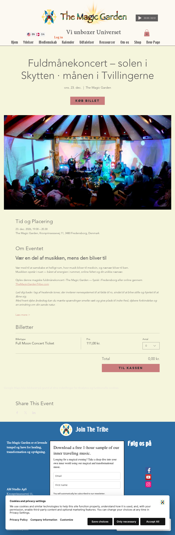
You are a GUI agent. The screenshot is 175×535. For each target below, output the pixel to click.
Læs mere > (23, 314)
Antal (145, 339)
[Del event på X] (25, 412)
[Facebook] (148, 470)
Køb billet (87, 101)
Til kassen (131, 368)
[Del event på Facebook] (17, 412)
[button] (147, 32)
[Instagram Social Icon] (148, 484)
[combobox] (151, 345)
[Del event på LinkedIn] (34, 412)
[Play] (140, 18)
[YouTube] (148, 477)
